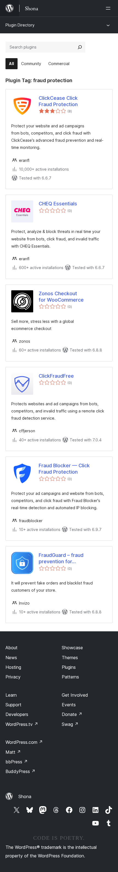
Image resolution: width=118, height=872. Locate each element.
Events (69, 704)
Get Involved (75, 695)
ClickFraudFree (56, 376)
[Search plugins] (79, 47)
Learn (11, 695)
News (11, 657)
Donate (72, 714)
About (11, 647)
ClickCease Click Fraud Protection (58, 101)
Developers (16, 714)
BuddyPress (20, 771)
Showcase (72, 647)
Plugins (69, 667)
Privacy (13, 677)
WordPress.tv (21, 724)
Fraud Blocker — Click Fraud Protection (64, 469)
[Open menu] (109, 8)
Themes (70, 657)
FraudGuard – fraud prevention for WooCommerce (61, 558)
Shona (24, 796)
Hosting (13, 667)
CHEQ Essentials (58, 203)
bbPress (16, 761)
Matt (13, 752)
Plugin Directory (20, 25)
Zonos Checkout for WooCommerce (61, 297)
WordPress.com (24, 742)
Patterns (70, 677)
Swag (70, 724)
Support (13, 704)
